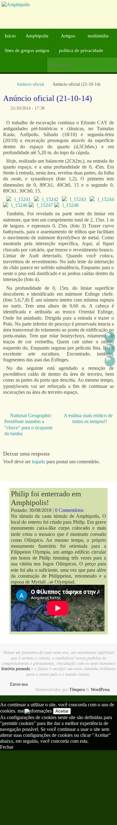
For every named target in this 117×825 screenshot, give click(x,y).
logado (38, 461)
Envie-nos (19, 684)
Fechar (6, 747)
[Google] (110, 349)
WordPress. (101, 689)
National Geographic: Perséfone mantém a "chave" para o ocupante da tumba (28, 424)
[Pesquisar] (112, 65)
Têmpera (77, 689)
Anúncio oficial (30, 84)
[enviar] (110, 361)
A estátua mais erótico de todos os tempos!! (88, 418)
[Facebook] (110, 336)
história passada (15, 668)
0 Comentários (69, 510)
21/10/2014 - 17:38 (28, 108)
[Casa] (6, 84)
